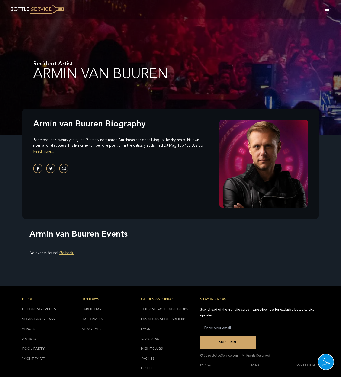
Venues (28, 329)
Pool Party (33, 349)
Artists (29, 339)
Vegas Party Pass (38, 319)
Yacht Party (34, 359)
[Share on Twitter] (50, 168)
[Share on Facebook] (37, 168)
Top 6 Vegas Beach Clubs (164, 309)
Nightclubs (152, 349)
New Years (91, 329)
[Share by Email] (63, 168)
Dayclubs (150, 339)
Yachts (147, 359)
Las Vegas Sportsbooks (163, 319)
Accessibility (307, 365)
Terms (254, 365)
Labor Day (91, 309)
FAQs (145, 329)
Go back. (66, 253)
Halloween (92, 319)
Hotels (147, 368)
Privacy (206, 365)
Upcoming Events (39, 309)
